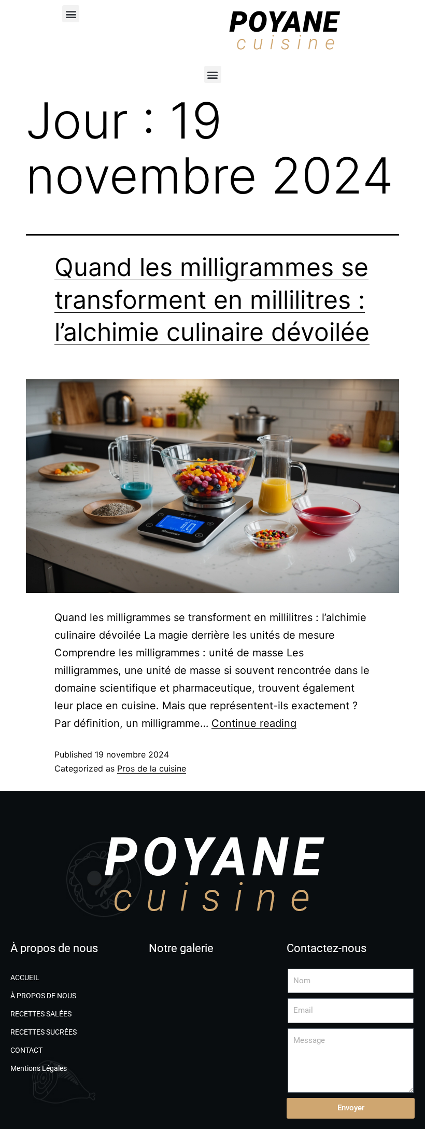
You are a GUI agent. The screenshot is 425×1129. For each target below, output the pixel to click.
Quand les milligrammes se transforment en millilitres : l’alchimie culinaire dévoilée (212, 299)
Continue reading (253, 723)
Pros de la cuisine (151, 768)
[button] (70, 13)
